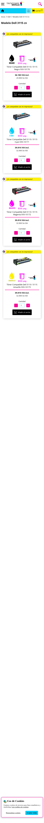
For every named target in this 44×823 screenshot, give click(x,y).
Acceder (28, 10)
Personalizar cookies (13, 813)
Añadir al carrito (24, 94)
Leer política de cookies (20, 807)
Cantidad (22, 83)
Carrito (38, 11)
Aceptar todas (32, 813)
